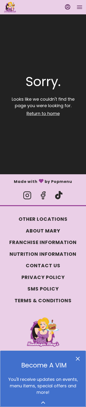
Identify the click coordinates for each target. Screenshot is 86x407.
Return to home (43, 113)
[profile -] (67, 7)
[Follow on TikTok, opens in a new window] (58, 197)
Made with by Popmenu (36, 180)
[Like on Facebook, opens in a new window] (43, 197)
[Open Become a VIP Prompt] (43, 402)
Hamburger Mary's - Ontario (43, 332)
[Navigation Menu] (79, 7)
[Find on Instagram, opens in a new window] (27, 197)
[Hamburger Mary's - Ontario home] (25, 7)
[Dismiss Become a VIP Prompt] (78, 359)
